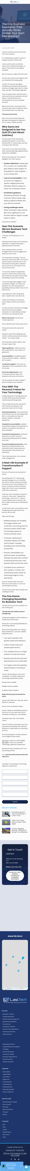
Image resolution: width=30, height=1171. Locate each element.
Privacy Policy (20, 1150)
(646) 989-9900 (16, 867)
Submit (15, 802)
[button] (23, 958)
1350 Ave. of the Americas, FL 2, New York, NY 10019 (15, 1154)
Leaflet (4, 988)
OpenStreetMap (15, 988)
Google (15, 1159)
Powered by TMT (10, 1150)
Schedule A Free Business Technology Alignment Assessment (15, 875)
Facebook (11, 1159)
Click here (5, 740)
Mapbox (10, 989)
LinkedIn (18, 1159)
